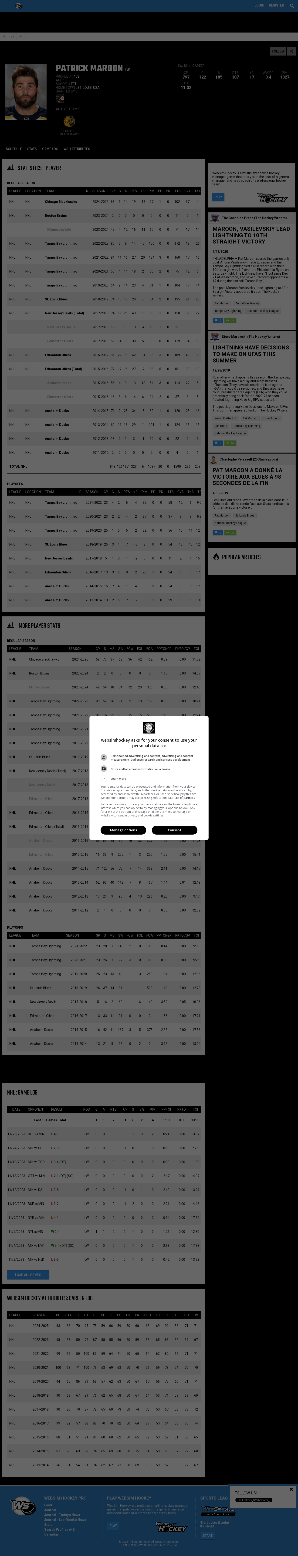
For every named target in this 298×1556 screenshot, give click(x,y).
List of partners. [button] (185, 798)
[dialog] (149, 778)
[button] (149, 779)
